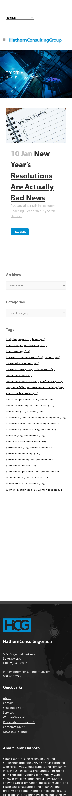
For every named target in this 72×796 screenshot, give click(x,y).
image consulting (20, 405)
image (47, 399)
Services (8, 712)
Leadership (34, 211)
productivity (47, 459)
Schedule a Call (13, 708)
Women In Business (21, 489)
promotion (51, 471)
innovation (15, 411)
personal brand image (22, 453)
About (7, 698)
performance (17, 447)
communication (19, 375)
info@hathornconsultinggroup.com (37, 10)
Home (9, 77)
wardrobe (35, 483)
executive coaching (47, 387)
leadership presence (22, 429)
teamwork (15, 483)
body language (18, 339)
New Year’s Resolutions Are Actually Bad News (32, 175)
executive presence (22, 399)
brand (38, 339)
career (52, 357)
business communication (24, 357)
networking (34, 435)
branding (38, 345)
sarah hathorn (18, 477)
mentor (48, 429)
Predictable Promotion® (19, 722)
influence (44, 405)
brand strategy (18, 351)
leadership (16, 417)
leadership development (46, 417)
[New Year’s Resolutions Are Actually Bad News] (36, 125)
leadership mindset (48, 423)
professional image (21, 465)
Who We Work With (15, 717)
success (41, 477)
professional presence (23, 471)
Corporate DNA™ (14, 727)
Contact (8, 703)
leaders (35, 411)
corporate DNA (18, 387)
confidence (51, 381)
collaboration (44, 369)
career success (19, 369)
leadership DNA (19, 423)
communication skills (22, 381)
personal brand (42, 447)
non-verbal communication (26, 441)
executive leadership (22, 393)
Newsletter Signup (15, 732)
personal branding (20, 459)
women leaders (50, 489)
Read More (20, 231)
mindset (14, 435)
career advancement (22, 363)
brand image (17, 345)
